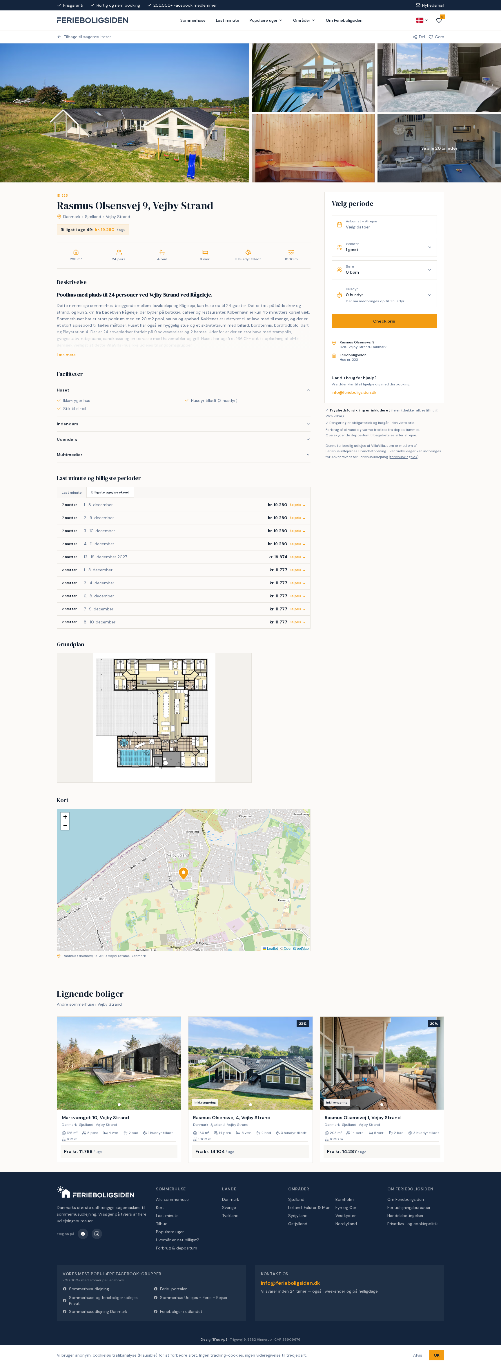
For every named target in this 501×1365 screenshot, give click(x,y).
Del (422, 36)
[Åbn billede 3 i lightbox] (439, 77)
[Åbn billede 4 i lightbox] (313, 148)
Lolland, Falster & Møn (309, 1207)
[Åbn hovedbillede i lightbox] (124, 112)
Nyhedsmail (433, 5)
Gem (439, 36)
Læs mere (66, 354)
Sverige (229, 1207)
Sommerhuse (193, 20)
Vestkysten (346, 1215)
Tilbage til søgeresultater (87, 36)
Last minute (227, 20)
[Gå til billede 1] (119, 1104)
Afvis (417, 1355)
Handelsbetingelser (405, 1215)
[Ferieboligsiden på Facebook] (83, 1234)
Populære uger (263, 20)
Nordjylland (346, 1223)
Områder (301, 20)
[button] (183, 873)
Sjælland (93, 216)
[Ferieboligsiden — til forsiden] (95, 1192)
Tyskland (230, 1215)
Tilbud (162, 1223)
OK (437, 1355)
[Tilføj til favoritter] (172, 1101)
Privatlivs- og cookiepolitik (412, 1223)
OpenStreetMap (296, 948)
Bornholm (344, 1199)
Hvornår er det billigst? (177, 1240)
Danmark (71, 216)
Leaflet (272, 948)
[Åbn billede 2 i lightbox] (313, 77)
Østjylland (297, 1223)
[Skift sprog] (422, 20)
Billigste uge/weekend (110, 492)
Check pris (384, 321)
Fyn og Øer (345, 1207)
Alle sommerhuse (172, 1199)
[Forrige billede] (64, 1063)
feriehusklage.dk (403, 457)
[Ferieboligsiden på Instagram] (97, 1234)
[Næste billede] (174, 1063)
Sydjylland (298, 1215)
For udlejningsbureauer (409, 1207)
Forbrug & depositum (176, 1248)
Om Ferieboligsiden (344, 20)
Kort (160, 1207)
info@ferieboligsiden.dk (354, 392)
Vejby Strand (118, 216)
